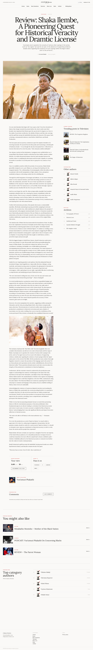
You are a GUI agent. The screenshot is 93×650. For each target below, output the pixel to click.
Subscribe (66, 618)
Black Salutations (35, 6)
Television (43, 6)
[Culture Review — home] (46, 2)
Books (28, 6)
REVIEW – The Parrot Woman (27, 552)
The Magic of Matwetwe (76, 157)
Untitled (59, 6)
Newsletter (87, 2)
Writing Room (68, 6)
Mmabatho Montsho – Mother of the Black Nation (36, 529)
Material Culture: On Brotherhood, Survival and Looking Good (79, 150)
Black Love (49, 6)
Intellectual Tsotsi (71, 221)
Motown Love (70, 217)
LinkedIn (48, 464)
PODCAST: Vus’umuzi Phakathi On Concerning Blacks (37, 540)
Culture (23, 6)
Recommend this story (19, 468)
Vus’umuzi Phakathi (42, 54)
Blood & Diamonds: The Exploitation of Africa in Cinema (79, 142)
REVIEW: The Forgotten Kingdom (79, 134)
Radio (55, 6)
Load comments (48, 494)
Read (88, 527)
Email (35, 468)
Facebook (36, 464)
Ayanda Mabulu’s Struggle (73, 224)
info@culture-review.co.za (8, 636)
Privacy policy (65, 634)
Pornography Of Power (72, 213)
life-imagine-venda (71, 228)
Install (80, 2)
